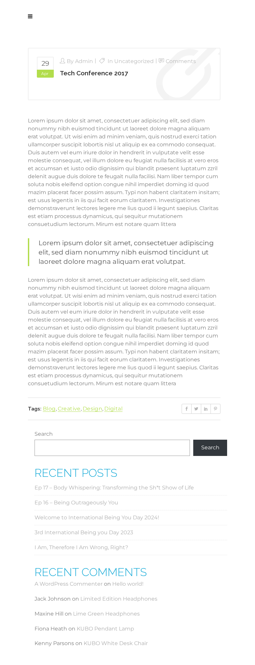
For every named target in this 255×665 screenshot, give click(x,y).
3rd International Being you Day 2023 (84, 532)
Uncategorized (134, 61)
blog (49, 409)
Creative (69, 409)
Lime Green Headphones (106, 614)
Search (44, 434)
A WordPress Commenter (69, 584)
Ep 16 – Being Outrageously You (76, 502)
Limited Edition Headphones (118, 599)
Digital (113, 409)
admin (84, 61)
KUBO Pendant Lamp (105, 629)
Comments (181, 61)
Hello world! (127, 584)
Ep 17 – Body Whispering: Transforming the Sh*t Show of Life (114, 487)
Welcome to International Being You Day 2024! (97, 517)
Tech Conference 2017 (94, 73)
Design (92, 409)
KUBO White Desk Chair (116, 643)
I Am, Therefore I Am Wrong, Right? (81, 547)
